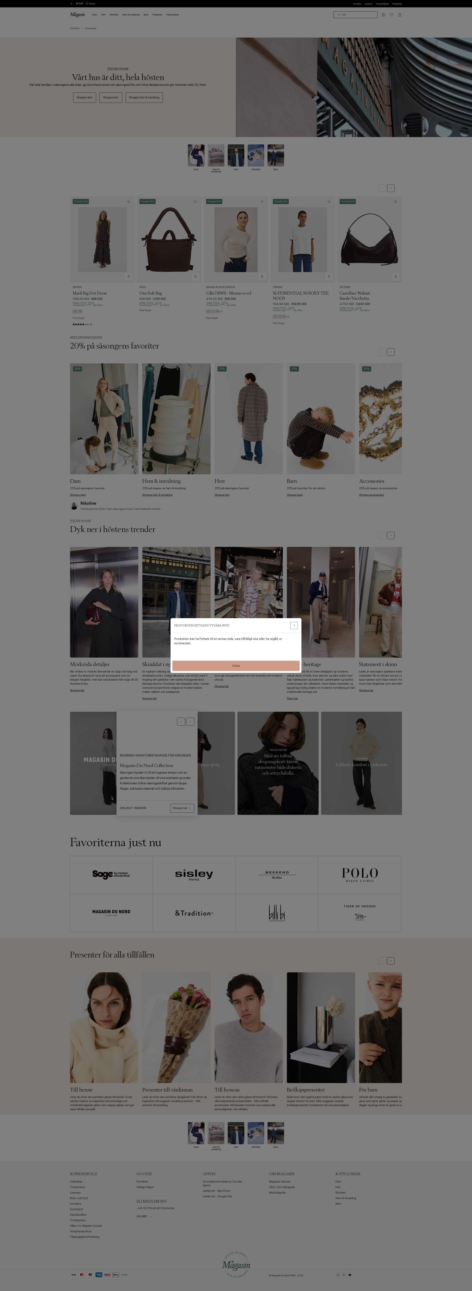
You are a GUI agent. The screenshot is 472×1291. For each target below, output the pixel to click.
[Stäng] (294, 625)
